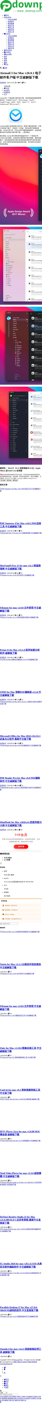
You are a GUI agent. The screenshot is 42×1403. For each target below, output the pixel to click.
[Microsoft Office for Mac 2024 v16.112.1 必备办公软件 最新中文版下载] (21, 704)
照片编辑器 (5, 1400)
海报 (9, 480)
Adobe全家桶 (12, 19)
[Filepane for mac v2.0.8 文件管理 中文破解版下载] (17, 575)
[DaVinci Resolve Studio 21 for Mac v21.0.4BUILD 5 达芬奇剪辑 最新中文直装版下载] (21, 1184)
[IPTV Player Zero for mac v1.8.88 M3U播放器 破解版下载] (19, 1099)
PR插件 (35, 1396)
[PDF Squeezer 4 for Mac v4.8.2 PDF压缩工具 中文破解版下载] (21, 491)
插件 (5, 56)
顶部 (6, 1387)
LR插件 (23, 1396)
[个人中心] (4, 1373)
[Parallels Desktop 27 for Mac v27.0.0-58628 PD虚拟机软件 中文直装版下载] (21, 1275)
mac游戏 (9, 54)
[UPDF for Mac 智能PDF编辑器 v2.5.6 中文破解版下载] (19, 659)
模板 (5, 58)
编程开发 (11, 30)
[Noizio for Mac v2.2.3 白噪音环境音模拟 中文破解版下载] (20, 932)
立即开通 (21, 846)
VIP (7, 64)
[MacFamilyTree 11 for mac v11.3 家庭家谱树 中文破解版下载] (21, 533)
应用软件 (11, 21)
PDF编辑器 (29, 1396)
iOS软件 (8, 52)
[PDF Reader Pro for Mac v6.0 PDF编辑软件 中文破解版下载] (20, 745)
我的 (6, 1385)
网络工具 (11, 27)
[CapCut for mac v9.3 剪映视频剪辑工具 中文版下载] (18, 1057)
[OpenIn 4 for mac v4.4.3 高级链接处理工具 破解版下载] (19, 1316)
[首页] (5, 1367)
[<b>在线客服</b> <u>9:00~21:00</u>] (4, 1369)
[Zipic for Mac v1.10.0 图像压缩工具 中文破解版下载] (18, 1015)
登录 (5, 68)
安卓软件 (9, 50)
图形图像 (11, 23)
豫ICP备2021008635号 (21, 1362)
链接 (15, 480)
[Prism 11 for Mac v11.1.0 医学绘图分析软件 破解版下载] (19, 617)
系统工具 (11, 32)
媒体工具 (11, 25)
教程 (5, 62)
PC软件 (7, 34)
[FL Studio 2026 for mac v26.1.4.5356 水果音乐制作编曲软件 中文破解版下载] (21, 1231)
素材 (5, 60)
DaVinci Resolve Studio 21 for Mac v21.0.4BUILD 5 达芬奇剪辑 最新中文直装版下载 (20, 1220)
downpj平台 (18, 1360)
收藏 (3, 480)
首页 (7, 15)
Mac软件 (8, 17)
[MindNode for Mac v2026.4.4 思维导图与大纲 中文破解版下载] (21, 789)
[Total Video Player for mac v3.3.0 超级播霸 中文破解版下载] (20, 1140)
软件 (7, 1381)
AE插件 (18, 1396)
